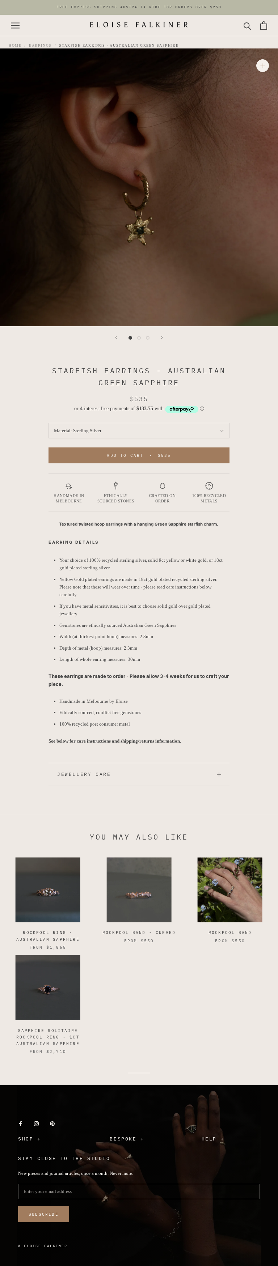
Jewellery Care (84, 774)
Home (15, 45)
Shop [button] (25, 1139)
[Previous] (116, 337)
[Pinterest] (52, 1123)
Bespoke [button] (123, 1139)
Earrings (40, 45)
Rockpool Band (230, 932)
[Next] (162, 337)
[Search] (247, 25)
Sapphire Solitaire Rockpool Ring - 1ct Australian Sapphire (48, 1037)
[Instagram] (36, 1123)
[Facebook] (20, 1123)
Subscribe (44, 1214)
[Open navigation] (15, 25)
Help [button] (209, 1139)
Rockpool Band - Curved (139, 932)
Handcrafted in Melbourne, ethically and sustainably (139, 8)
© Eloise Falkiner (42, 1246)
